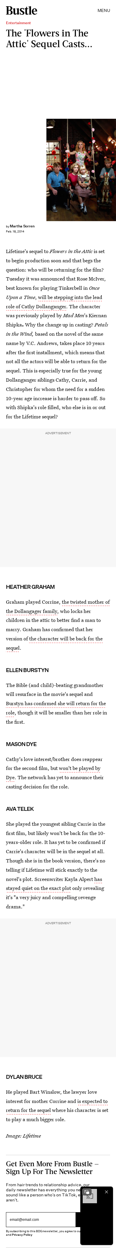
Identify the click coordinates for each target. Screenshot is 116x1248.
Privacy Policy (22, 1235)
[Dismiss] (106, 1191)
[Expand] (87, 1191)
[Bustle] (21, 10)
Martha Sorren (22, 226)
